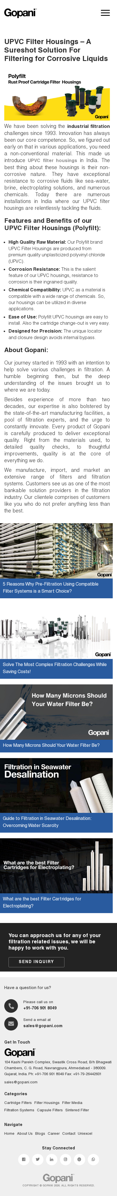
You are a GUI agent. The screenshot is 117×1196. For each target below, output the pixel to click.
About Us (25, 1134)
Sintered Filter (77, 1110)
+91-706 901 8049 (40, 1009)
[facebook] (24, 1159)
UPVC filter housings (52, 161)
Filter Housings (47, 1103)
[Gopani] (20, 13)
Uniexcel (85, 1134)
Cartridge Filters (18, 1103)
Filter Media (72, 1103)
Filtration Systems (19, 1110)
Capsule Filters (50, 1110)
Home (9, 1134)
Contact (68, 1134)
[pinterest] (79, 1159)
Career (54, 1134)
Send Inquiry (36, 962)
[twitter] (37, 1159)
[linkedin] (51, 1159)
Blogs (40, 1134)
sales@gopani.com (42, 1026)
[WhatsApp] (93, 1159)
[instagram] (65, 1159)
